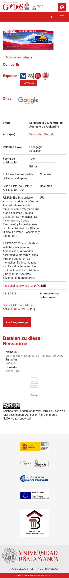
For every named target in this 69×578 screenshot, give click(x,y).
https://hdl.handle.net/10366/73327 (24, 285)
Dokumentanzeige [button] (18, 57)
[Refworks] (38, 75)
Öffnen (34, 395)
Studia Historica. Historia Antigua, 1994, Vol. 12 (18, 307)
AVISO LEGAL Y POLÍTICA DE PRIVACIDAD (35, 568)
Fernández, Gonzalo (41, 134)
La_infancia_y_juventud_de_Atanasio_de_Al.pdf (35, 355)
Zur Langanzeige (17, 322)
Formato (28, 83)
